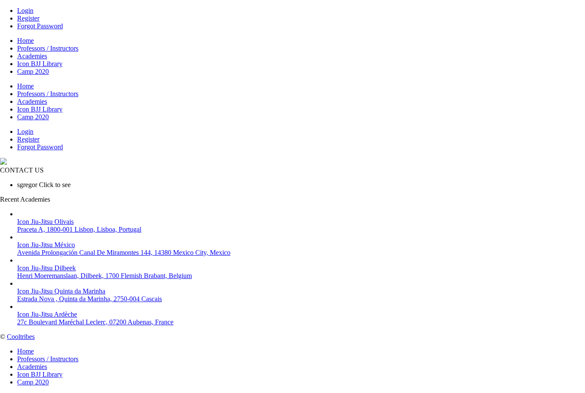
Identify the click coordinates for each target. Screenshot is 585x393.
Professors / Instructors (47, 48)
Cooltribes (21, 336)
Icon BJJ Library (40, 63)
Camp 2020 (33, 71)
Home (25, 40)
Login (25, 10)
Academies (32, 56)
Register (28, 18)
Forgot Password (40, 26)
